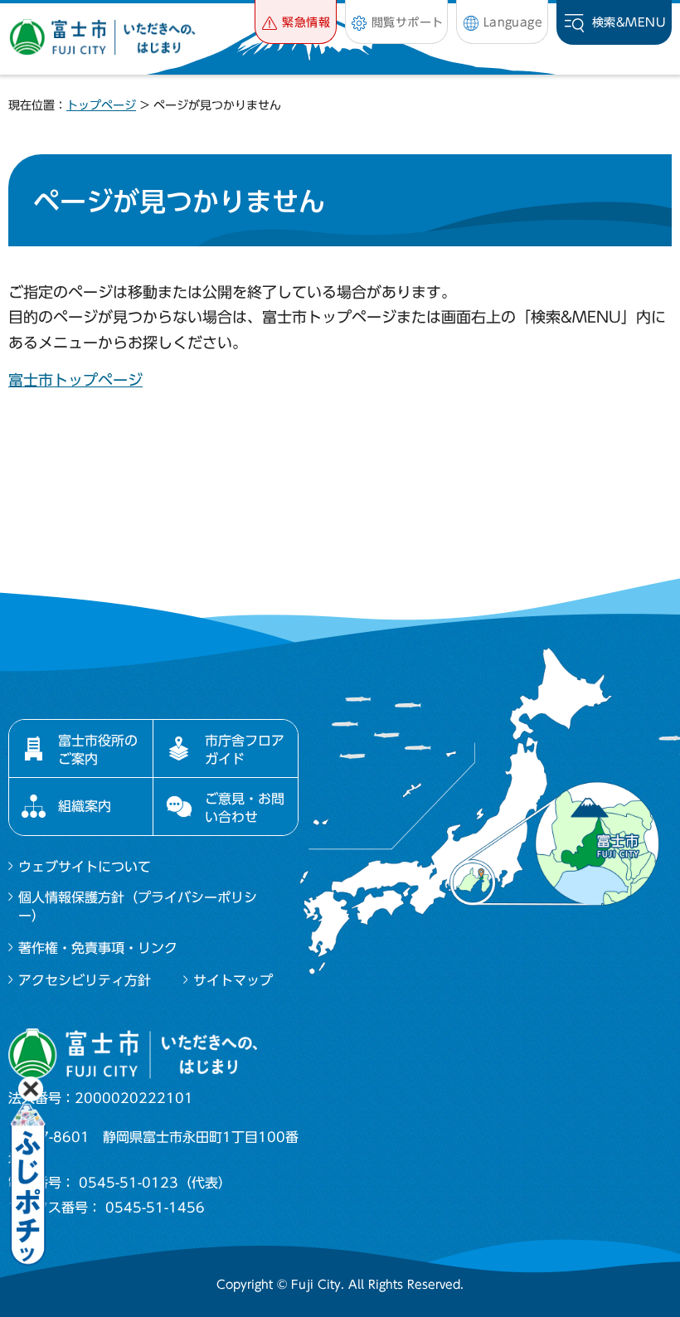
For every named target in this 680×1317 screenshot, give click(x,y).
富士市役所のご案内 (98, 749)
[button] (296, 22)
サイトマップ (233, 980)
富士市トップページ (75, 379)
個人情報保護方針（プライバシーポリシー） (137, 906)
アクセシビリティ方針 (84, 980)
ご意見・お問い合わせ (244, 808)
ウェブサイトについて (84, 866)
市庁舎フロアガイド (244, 749)
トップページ (101, 105)
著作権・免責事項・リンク (97, 948)
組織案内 (84, 806)
